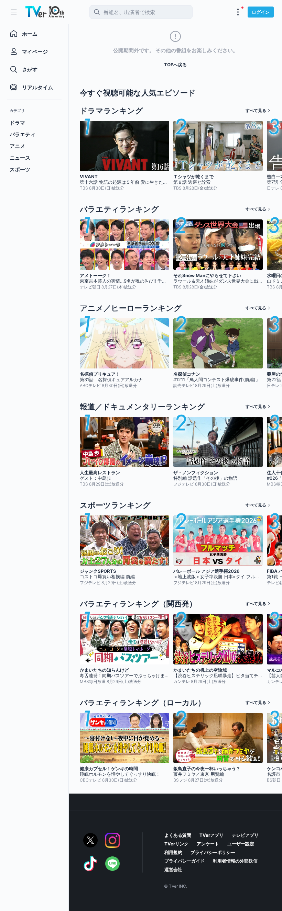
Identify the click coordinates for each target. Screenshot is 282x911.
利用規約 (173, 852)
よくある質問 (177, 835)
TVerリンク (176, 843)
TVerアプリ (211, 835)
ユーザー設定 (240, 843)
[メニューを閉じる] (13, 12)
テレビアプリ (245, 835)
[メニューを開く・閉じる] (237, 12)
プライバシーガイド (184, 861)
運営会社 (173, 869)
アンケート (208, 843)
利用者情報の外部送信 (235, 861)
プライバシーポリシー (213, 852)
